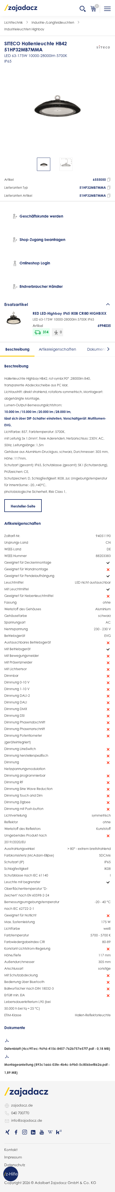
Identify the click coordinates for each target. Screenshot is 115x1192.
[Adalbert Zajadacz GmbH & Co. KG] (20, 8)
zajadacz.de (22, 1105)
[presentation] (8, 164)
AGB (8, 1172)
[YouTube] (42, 1132)
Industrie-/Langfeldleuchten (53, 22)
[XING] (7, 1132)
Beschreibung (17, 349)
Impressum (13, 1157)
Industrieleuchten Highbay (24, 29)
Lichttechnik (13, 22)
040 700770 (20, 1113)
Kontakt (10, 1150)
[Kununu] (59, 1132)
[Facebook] (16, 1132)
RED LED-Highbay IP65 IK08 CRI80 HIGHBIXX (69, 313)
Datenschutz (14, 1165)
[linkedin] (33, 1132)
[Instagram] (24, 1132)
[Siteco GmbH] (103, 47)
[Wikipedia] (50, 1132)
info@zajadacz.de (26, 1120)
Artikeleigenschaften (57, 349)
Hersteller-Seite (23, 506)
